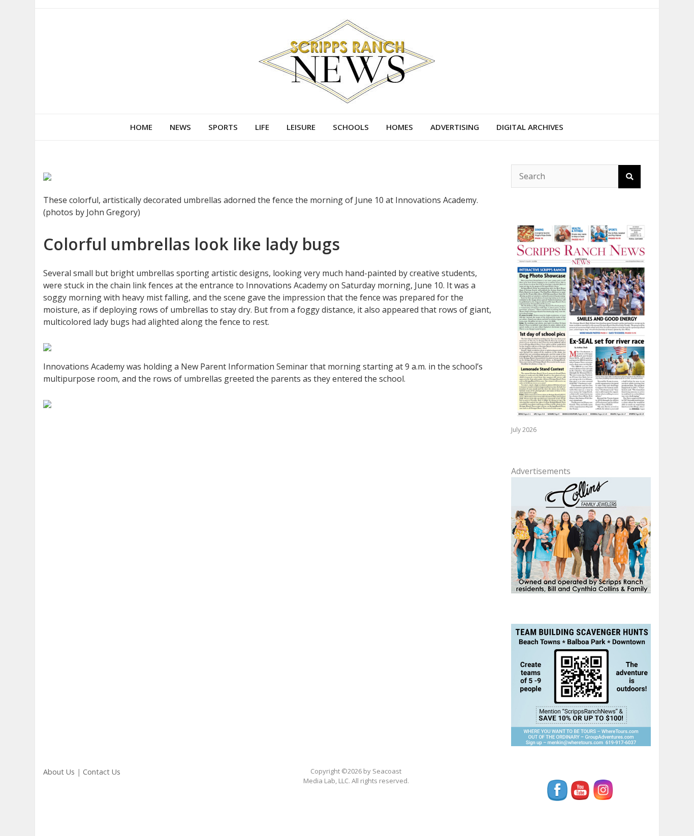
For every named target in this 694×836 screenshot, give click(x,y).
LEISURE (301, 127)
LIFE (262, 127)
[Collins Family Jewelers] (581, 534)
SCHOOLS (351, 127)
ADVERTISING (454, 127)
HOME (141, 127)
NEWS (180, 127)
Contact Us (101, 772)
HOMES (399, 127)
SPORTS (223, 127)
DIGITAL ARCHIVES (529, 127)
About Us (59, 772)
